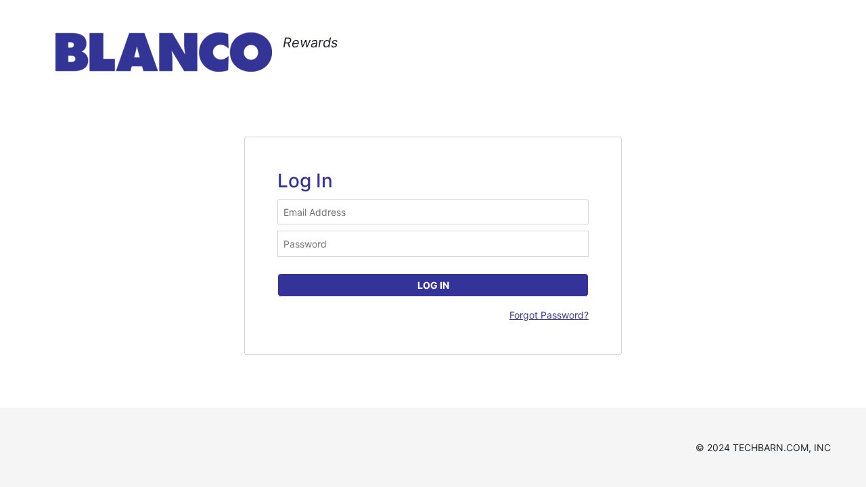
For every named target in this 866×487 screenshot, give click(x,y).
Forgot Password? (549, 315)
